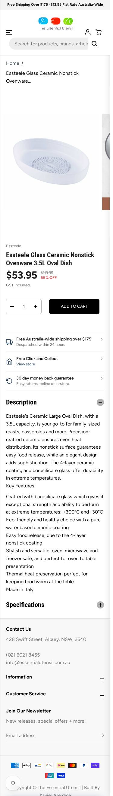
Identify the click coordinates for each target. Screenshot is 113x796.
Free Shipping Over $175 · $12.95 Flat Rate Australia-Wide (55, 4)
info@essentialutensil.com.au (38, 662)
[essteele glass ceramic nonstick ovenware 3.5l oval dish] (51, 162)
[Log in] (87, 32)
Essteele (13, 246)
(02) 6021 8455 (23, 655)
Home (12, 63)
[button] (9, 32)
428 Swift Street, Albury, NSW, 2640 (46, 639)
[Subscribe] (101, 736)
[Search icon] (94, 44)
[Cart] (98, 32)
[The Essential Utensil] (55, 23)
